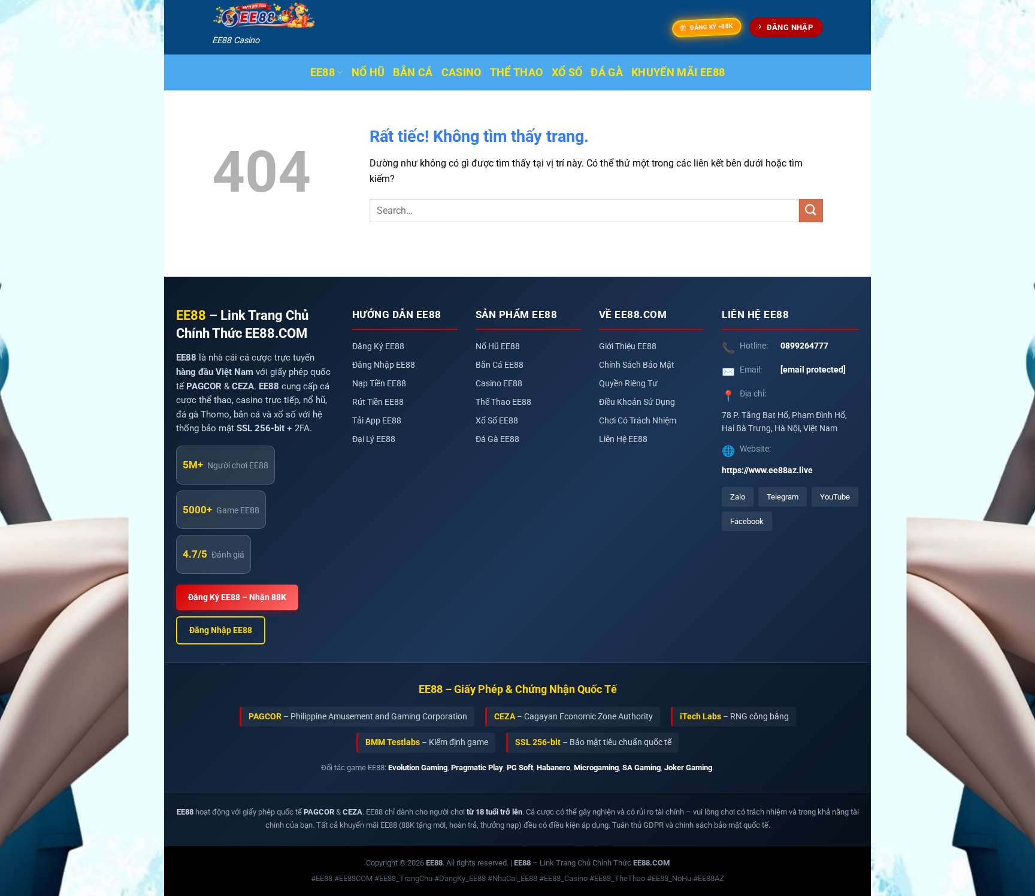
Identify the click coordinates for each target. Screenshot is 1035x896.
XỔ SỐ (567, 72)
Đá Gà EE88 (497, 439)
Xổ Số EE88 (497, 421)
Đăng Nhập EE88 (220, 630)
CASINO (461, 72)
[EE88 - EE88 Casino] (264, 15)
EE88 (322, 72)
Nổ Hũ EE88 (498, 346)
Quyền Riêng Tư (628, 384)
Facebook (747, 521)
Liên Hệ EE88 (623, 439)
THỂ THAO (516, 72)
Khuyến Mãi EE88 (678, 72)
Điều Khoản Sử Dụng (637, 402)
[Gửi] (811, 210)
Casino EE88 (499, 384)
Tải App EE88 (376, 421)
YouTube (835, 496)
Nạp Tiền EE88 (379, 384)
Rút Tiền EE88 (378, 402)
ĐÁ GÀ (607, 72)
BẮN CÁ (412, 72)
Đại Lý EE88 (373, 439)
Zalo (737, 496)
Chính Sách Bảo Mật (636, 365)
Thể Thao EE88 (503, 402)
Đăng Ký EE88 (378, 346)
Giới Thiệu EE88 (627, 346)
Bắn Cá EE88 (499, 365)
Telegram (782, 496)
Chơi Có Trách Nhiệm (637, 421)
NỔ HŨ (368, 72)
